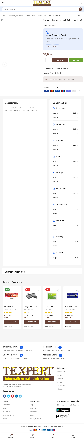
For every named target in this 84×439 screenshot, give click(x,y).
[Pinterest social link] (55, 73)
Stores (5, 408)
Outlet (5, 419)
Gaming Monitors (10, 309)
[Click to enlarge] (5, 64)
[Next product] (81, 16)
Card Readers (28, 309)
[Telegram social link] (60, 73)
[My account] (81, 3)
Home (4, 16)
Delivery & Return (8, 415)
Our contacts (7, 412)
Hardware (59, 378)
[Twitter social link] (52, 73)
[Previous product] (77, 16)
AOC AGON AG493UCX (8, 308)
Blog (31, 405)
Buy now (76, 60)
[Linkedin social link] (58, 73)
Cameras (59, 382)
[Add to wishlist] (16, 290)
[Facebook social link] (50, 73)
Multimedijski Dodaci (16, 16)
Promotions (6, 405)
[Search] (80, 9)
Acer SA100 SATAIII (49, 308)
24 (77, 117)
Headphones (60, 385)
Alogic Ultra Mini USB (30, 308)
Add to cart (60, 60)
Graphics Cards (70, 309)
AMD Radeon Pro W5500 (71, 308)
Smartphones (60, 371)
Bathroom (59, 389)
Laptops (59, 375)
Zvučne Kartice (30, 16)
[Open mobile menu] (3, 3)
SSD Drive (48, 309)
